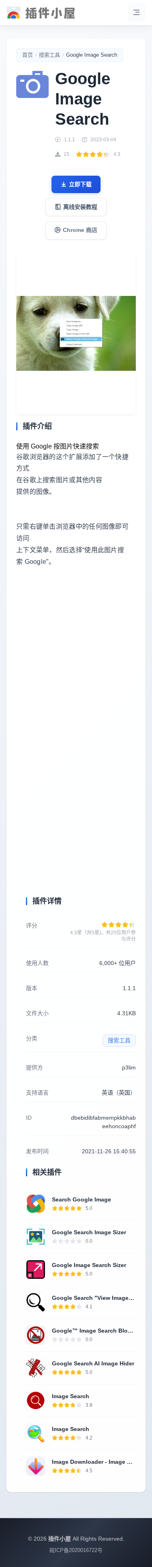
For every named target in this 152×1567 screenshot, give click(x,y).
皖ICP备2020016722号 (76, 1550)
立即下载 (80, 184)
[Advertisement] (76, 668)
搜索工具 (49, 55)
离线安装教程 (80, 207)
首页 (27, 55)
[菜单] (137, 12)
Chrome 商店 (80, 230)
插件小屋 (59, 1538)
